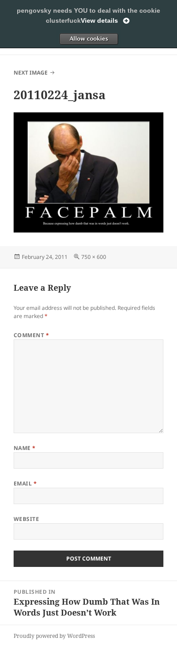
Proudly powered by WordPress (54, 636)
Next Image (31, 72)
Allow (88, 39)
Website (26, 519)
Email (25, 483)
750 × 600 (93, 257)
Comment (31, 335)
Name (25, 448)
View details (99, 20)
